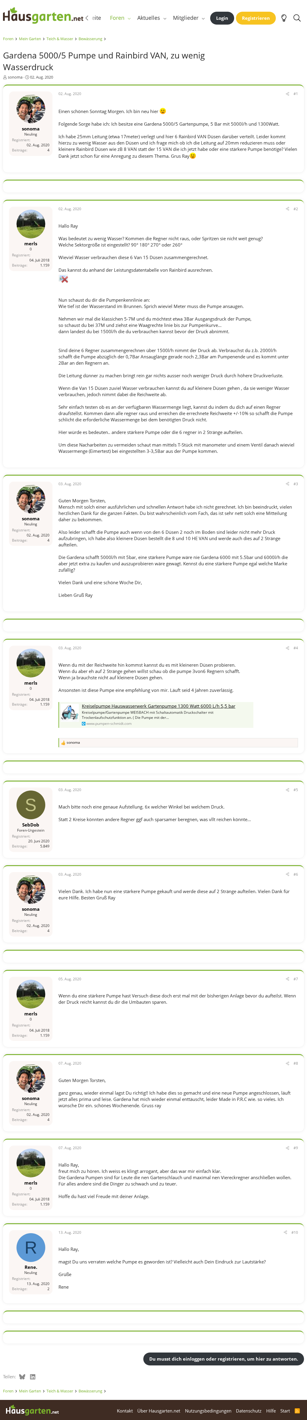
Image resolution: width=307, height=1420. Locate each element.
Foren (117, 17)
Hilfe (271, 1411)
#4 (296, 647)
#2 (296, 208)
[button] (129, 18)
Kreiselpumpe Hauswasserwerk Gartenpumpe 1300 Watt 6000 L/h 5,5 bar (158, 706)
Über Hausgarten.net (158, 1411)
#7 (296, 979)
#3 (296, 483)
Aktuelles (148, 17)
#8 (296, 1063)
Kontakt (125, 1411)
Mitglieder (185, 17)
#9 (296, 1147)
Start (285, 1411)
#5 (296, 789)
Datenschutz (248, 1411)
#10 (294, 1232)
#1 (296, 93)
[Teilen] (287, 94)
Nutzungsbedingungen (208, 1411)
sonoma (15, 77)
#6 (296, 874)
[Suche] (297, 18)
